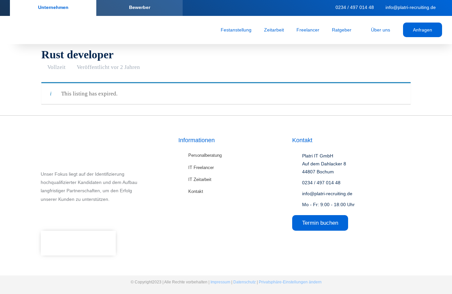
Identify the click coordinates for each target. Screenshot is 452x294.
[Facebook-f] (44, 214)
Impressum (220, 282)
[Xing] (315, 8)
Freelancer (307, 29)
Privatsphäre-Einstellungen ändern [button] (290, 282)
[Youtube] (103, 214)
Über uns (380, 29)
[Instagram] (59, 214)
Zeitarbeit (274, 29)
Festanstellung (236, 29)
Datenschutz (244, 282)
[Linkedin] (302, 8)
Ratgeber (341, 29)
